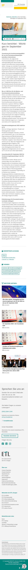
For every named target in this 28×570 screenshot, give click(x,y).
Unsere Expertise (6, 470)
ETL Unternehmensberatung (9, 501)
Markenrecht (16, 270)
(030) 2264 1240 (7, 411)
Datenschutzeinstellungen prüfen (14, 564)
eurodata (4, 522)
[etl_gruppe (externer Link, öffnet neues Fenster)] (10, 443)
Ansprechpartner (6, 472)
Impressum (5, 479)
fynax (3, 519)
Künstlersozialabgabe (15, 268)
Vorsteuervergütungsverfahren (11, 273)
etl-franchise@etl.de (7, 417)
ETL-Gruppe (5, 475)
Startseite (8, 17)
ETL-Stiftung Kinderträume (9, 526)
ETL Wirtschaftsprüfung (8, 499)
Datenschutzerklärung (7, 481)
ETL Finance (5, 502)
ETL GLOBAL (5, 495)
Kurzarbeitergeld (7, 270)
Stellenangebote (6, 477)
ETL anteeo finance (7, 508)
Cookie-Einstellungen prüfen (9, 484)
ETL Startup (5, 520)
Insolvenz (5, 268)
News (4, 255)
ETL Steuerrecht (6, 506)
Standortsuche (5, 474)
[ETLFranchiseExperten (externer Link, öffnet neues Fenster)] (3, 443)
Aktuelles (14, 17)
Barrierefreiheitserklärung (8, 483)
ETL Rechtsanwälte (7, 497)
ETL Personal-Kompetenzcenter (10, 504)
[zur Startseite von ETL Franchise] (19, 5)
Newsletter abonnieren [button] (10, 435)
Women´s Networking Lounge (10, 524)
